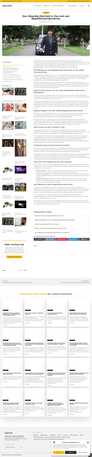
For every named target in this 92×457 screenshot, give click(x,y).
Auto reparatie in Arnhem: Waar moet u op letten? (12, 373)
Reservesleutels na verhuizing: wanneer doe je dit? (20, 214)
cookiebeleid (57, 448)
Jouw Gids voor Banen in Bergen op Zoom (34, 313)
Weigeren (71, 452)
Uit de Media (37, 5)
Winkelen (46, 12)
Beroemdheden (43, 435)
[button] (88, 442)
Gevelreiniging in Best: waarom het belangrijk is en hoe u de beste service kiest (79, 344)
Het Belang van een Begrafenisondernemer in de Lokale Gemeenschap (14, 65)
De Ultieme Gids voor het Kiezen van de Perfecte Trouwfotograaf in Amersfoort (34, 344)
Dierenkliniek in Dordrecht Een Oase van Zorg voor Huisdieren (78, 313)
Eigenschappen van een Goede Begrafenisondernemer (10, 72)
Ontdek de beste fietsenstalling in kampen (79, 403)
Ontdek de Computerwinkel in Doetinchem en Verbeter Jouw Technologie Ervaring (11, 314)
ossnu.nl (55, 75)
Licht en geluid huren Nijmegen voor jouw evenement (19, 179)
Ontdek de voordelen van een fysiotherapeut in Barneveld (11, 403)
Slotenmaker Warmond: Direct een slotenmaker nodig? (7, 136)
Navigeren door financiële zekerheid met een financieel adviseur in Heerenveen (55, 404)
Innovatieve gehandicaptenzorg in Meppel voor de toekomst (79, 373)
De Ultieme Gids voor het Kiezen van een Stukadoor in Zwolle (56, 343)
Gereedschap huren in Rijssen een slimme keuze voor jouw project (34, 373)
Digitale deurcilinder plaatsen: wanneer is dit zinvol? (7, 214)
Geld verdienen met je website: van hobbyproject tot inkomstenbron (48, 439)
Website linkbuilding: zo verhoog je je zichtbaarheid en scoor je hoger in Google (51, 437)
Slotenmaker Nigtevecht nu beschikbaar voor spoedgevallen (7, 117)
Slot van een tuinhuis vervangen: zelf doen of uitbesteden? (19, 197)
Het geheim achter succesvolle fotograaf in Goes (33, 403)
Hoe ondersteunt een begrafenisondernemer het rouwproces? (62, 232)
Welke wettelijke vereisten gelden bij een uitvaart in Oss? (62, 228)
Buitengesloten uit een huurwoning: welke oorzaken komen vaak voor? (8, 196)
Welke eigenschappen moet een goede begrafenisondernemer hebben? (62, 220)
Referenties (46, 5)
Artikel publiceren (72, 5)
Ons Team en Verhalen (58, 5)
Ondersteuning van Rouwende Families (12, 76)
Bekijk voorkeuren (83, 452)
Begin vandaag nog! (14, 244)
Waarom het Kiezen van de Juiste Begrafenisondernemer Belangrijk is (11, 69)
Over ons (59, 435)
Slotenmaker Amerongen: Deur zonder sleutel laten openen (20, 163)
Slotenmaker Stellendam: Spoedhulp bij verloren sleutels (20, 118)
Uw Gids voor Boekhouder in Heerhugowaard (55, 313)
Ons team (65, 435)
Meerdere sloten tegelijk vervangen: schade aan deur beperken (8, 231)
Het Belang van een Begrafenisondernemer (12, 79)
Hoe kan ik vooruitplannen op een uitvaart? (62, 224)
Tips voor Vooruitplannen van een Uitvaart (12, 77)
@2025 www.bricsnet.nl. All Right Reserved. (12, 454)
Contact (82, 5)
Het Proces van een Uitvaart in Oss (10, 74)
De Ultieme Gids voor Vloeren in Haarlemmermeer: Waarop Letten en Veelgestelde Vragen (12, 344)
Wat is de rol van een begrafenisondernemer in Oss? (62, 215)
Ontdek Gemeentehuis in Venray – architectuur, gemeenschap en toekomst (56, 374)
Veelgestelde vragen (7, 81)
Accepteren (58, 452)
